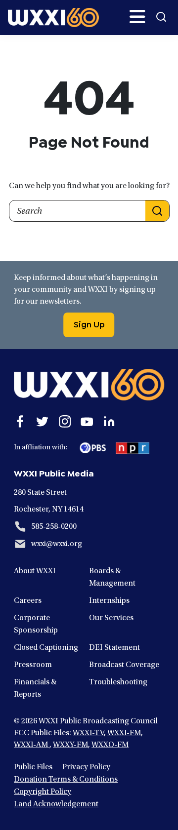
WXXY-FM (70, 745)
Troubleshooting (118, 682)
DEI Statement (114, 648)
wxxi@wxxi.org (56, 544)
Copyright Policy (42, 792)
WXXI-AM (31, 745)
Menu (137, 17)
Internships (109, 601)
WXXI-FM (124, 733)
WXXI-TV (88, 733)
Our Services (111, 618)
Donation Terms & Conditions (66, 780)
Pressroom (33, 665)
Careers (28, 601)
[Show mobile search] (161, 17)
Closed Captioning (46, 648)
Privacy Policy (86, 767)
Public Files (33, 767)
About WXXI (35, 571)
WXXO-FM (110, 745)
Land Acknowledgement (56, 804)
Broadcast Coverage (124, 665)
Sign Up (89, 323)
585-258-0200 (54, 527)
